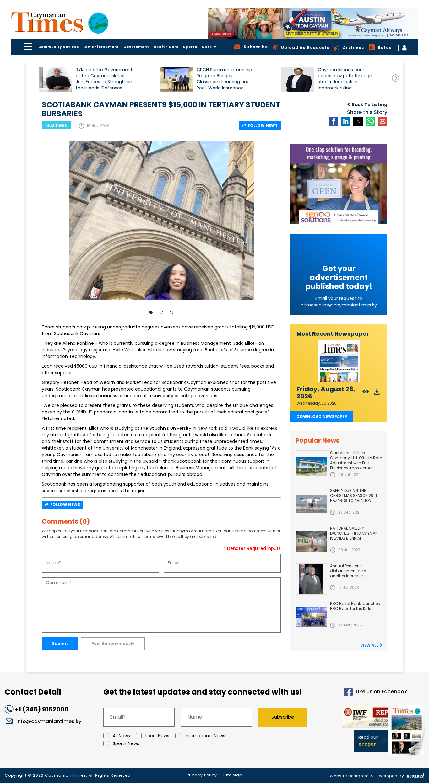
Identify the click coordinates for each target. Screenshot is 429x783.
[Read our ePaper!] (407, 757)
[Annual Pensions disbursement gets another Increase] (311, 579)
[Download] (377, 393)
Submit (60, 643)
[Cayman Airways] (313, 23)
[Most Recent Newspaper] (338, 361)
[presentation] (395, 78)
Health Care (166, 47)
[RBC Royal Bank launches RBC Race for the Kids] (311, 616)
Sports (190, 47)
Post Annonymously (112, 643)
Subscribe (282, 717)
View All (369, 645)
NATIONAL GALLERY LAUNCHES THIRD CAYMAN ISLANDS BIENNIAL (354, 533)
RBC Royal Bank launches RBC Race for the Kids (355, 606)
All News (121, 735)
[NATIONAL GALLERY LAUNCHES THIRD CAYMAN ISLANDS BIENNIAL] (311, 541)
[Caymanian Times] (59, 22)
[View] (366, 393)
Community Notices (58, 47)
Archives (353, 47)
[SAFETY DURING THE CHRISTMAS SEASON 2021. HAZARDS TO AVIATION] (311, 503)
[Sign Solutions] (338, 184)
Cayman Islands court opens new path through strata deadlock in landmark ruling (345, 78)
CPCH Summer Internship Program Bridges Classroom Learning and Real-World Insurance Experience (224, 78)
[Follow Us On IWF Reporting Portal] (362, 718)
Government (136, 47)
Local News (157, 735)
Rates (384, 47)
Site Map (232, 775)
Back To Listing (369, 104)
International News (205, 735)
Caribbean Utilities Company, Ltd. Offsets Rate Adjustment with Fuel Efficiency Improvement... (356, 460)
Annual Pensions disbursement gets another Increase (348, 570)
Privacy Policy (202, 775)
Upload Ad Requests (305, 47)
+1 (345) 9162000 (41, 709)
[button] (55, 79)
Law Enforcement (101, 47)
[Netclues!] (415, 775)
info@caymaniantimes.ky (48, 721)
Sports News (126, 743)
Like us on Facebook (381, 691)
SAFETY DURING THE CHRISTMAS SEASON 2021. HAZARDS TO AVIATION (354, 495)
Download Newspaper (321, 416)
